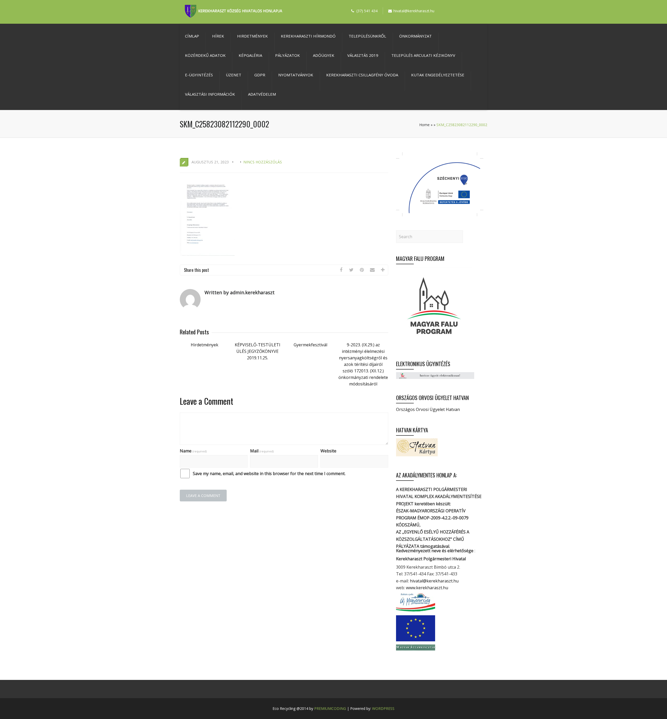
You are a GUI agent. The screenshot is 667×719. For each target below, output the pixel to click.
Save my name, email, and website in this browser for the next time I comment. (269, 473)
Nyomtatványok (295, 74)
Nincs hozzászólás (262, 161)
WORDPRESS (383, 708)
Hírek (218, 36)
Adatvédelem (262, 94)
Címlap (192, 36)
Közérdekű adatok (205, 55)
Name (193, 451)
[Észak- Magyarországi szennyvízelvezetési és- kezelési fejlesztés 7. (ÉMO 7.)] (439, 215)
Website (328, 451)
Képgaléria (250, 55)
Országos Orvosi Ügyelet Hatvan (428, 409)
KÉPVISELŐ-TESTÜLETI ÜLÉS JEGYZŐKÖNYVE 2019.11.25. (257, 351)
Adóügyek (323, 55)
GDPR (259, 74)
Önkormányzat (415, 36)
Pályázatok (287, 55)
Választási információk (210, 94)
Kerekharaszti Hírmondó (308, 36)
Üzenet (233, 74)
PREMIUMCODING (330, 708)
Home (424, 124)
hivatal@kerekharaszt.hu (434, 581)
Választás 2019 (362, 55)
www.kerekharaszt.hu (427, 588)
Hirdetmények (252, 36)
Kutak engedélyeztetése (437, 74)
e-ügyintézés (199, 74)
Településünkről (367, 36)
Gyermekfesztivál (310, 345)
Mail (262, 451)
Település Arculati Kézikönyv (423, 55)
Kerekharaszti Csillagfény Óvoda (362, 74)
